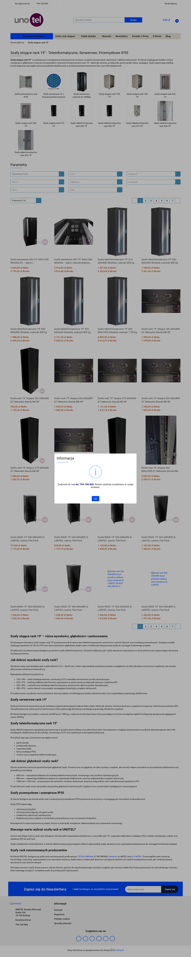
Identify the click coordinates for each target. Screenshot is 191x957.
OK (95, 498)
